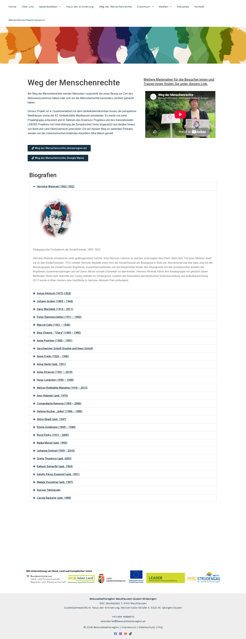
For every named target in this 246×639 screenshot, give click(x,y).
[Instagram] (120, 633)
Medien (163, 6)
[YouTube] (125, 633)
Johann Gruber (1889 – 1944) (55, 301)
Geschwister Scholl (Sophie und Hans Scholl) (65, 348)
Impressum (128, 627)
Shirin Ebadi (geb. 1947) (51, 419)
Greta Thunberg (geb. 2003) (54, 458)
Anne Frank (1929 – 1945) (53, 356)
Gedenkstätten (48, 6)
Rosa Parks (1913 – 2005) (53, 435)
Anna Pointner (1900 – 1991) (54, 340)
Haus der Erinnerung (80, 6)
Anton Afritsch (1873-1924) (54, 293)
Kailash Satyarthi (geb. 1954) (55, 466)
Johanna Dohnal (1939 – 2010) (56, 450)
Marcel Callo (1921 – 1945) (53, 324)
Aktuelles (183, 6)
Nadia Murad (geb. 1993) (52, 442)
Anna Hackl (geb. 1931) (51, 364)
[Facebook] (115, 633)
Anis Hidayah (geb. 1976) (52, 395)
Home (12, 6)
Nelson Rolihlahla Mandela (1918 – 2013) (62, 387)
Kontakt (199, 6)
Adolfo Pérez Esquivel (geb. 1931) (58, 474)
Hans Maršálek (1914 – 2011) (55, 309)
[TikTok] (130, 633)
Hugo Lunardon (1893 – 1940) (55, 379)
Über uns (28, 6)
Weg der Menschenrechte (115, 6)
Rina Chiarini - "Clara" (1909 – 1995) (59, 332)
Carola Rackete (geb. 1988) (54, 497)
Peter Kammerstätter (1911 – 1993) (59, 317)
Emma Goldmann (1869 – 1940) (56, 427)
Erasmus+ (143, 6)
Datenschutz (147, 627)
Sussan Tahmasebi (48, 490)
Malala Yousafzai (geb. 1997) (55, 482)
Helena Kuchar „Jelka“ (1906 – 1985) (59, 411)
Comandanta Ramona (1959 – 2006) (59, 403)
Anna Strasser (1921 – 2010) (54, 372)
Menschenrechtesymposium (27, 20)
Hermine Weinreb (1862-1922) (55, 186)
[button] (59, 6)
